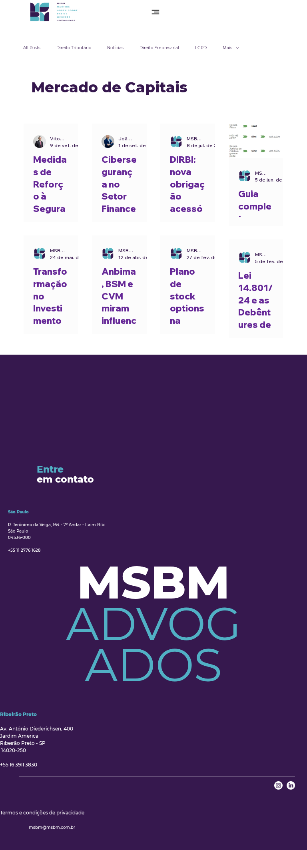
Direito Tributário (73, 48)
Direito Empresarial (159, 48)
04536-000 (19, 537)
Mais (227, 48)
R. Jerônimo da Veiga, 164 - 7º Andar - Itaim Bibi (57, 524)
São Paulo (18, 531)
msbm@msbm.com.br (52, 827)
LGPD (201, 48)
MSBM (153, 582)
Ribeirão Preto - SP (23, 743)
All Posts (31, 48)
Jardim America (19, 736)
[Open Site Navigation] (155, 12)
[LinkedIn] (291, 785)
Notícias (115, 48)
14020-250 (13, 750)
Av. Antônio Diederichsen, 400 (37, 729)
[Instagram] (278, 785)
